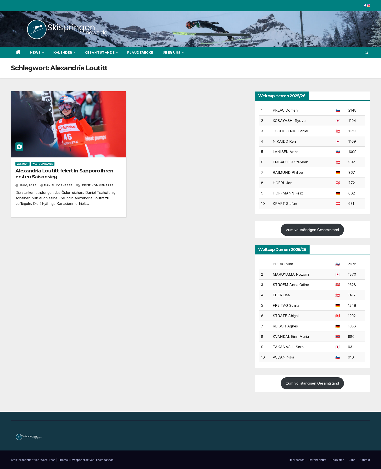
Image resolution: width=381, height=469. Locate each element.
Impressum (296, 460)
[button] (366, 52)
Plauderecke (140, 52)
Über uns (172, 52)
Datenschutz (317, 460)
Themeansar (104, 460)
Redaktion (337, 460)
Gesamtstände (100, 52)
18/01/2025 (28, 185)
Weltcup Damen (42, 164)
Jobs (352, 460)
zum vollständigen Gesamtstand (312, 230)
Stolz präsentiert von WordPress (33, 460)
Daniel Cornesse (58, 185)
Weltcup (22, 164)
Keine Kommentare (97, 185)
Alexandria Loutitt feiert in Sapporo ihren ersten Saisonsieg (64, 173)
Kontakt (365, 460)
